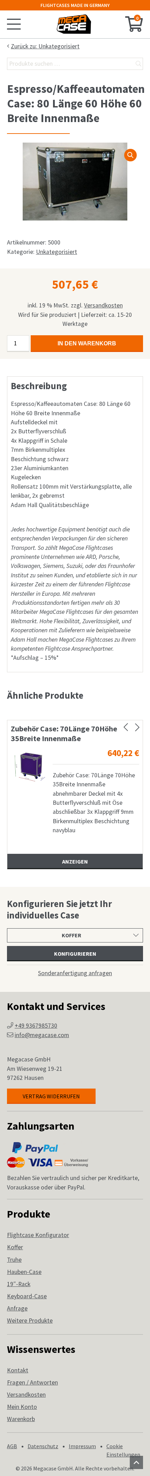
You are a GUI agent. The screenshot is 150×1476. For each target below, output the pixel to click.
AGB (12, 1446)
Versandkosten (103, 305)
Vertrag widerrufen (51, 1096)
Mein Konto (22, 1407)
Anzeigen (75, 861)
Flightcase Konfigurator (38, 1235)
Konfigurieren (75, 953)
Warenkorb (21, 1419)
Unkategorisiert (56, 252)
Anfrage (17, 1308)
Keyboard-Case (27, 1296)
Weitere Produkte (30, 1320)
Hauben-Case (24, 1272)
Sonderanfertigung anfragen (75, 973)
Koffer (15, 1247)
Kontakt (17, 1370)
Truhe (14, 1260)
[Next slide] (137, 727)
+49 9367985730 (36, 1025)
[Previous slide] (126, 727)
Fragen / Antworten (32, 1382)
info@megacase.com (42, 1035)
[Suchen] (138, 64)
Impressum (82, 1446)
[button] (130, 155)
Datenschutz (43, 1446)
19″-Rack (18, 1284)
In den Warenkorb (87, 343)
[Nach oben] (136, 1462)
